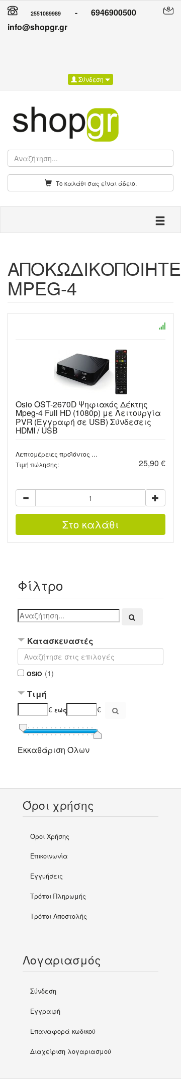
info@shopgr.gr (37, 27)
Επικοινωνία (49, 855)
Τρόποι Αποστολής (58, 916)
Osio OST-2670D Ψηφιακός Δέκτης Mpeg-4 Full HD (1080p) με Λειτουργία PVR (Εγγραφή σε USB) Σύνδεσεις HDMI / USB (88, 417)
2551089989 (46, 13)
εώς (60, 709)
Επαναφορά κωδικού (63, 1031)
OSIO (34, 673)
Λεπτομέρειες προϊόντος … (57, 454)
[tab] (90, 642)
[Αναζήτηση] (132, 616)
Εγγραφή (45, 1011)
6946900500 (113, 12)
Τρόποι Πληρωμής (58, 896)
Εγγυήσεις (46, 876)
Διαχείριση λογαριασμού (70, 1051)
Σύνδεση (91, 79)
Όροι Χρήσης (49, 836)
